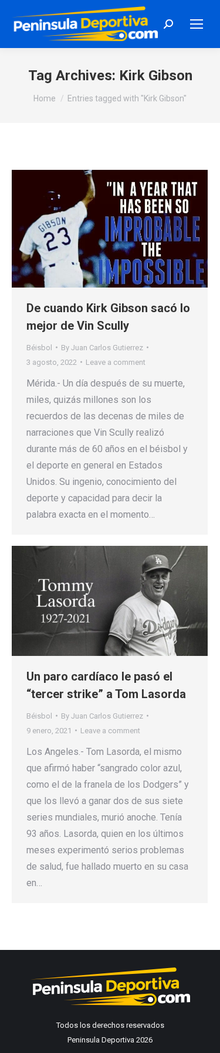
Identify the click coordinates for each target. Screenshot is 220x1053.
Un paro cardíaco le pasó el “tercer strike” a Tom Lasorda (106, 685)
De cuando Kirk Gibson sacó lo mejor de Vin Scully (108, 317)
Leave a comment (115, 362)
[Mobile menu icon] (196, 24)
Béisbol (39, 347)
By (102, 347)
